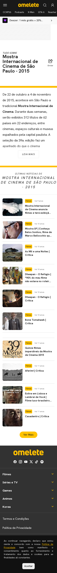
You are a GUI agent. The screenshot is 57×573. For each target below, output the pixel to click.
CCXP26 (7, 12)
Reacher (52, 12)
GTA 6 (41, 12)
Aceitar (28, 566)
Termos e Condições (16, 519)
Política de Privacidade (17, 528)
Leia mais (28, 154)
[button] (28, 207)
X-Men (31, 12)
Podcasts (19, 12)
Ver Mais (28, 434)
